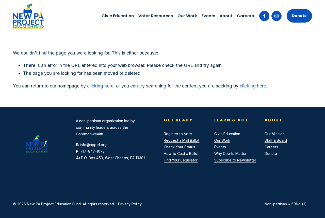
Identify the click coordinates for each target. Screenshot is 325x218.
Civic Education (227, 134)
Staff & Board (276, 140)
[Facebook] (264, 16)
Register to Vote (178, 134)
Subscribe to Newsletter (235, 160)
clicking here (100, 85)
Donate (299, 15)
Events (208, 16)
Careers (245, 16)
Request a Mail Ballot (181, 140)
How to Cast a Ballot (181, 153)
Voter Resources (155, 16)
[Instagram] (276, 16)
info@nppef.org (93, 144)
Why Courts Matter (230, 153)
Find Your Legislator (181, 160)
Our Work (187, 16)
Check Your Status (179, 147)
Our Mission (275, 134)
